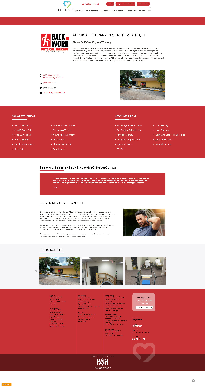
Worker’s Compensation (128, 139)
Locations (131, 11)
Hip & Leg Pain (21, 139)
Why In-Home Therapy (87, 317)
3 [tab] (103, 287)
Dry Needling (161, 125)
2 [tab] (102, 287)
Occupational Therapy (86, 299)
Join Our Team (117, 11)
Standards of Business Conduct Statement (113, 317)
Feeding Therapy (111, 310)
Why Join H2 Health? (113, 331)
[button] (193, 380)
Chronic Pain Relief (62, 144)
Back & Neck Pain (22, 125)
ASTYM (120, 148)
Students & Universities (114, 335)
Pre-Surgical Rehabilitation (129, 130)
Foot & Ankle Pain (22, 134)
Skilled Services (84, 319)
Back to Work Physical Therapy (84, 48)
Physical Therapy (125, 134)
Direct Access (54, 299)
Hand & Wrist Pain (23, 130)
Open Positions (111, 333)
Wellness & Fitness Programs (89, 306)
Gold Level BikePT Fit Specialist (170, 134)
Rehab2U (142, 11)
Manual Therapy (163, 144)
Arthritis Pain (59, 139)
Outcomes (82, 321)
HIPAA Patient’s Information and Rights (116, 322)
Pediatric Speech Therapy (115, 303)
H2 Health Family (56, 297)
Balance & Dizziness (57, 326)
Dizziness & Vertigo (62, 130)
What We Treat (92, 11)
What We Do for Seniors (87, 314)
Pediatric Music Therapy (114, 308)
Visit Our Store (143, 4)
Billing (110, 4)
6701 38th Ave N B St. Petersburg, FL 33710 (53, 76)
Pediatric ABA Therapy (113, 306)
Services (105, 11)
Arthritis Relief (55, 310)
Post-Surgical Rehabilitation (130, 125)
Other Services (83, 308)
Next (165, 271)
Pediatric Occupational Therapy (113, 300)
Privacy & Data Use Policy (114, 325)
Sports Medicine (124, 144)
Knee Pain (19, 148)
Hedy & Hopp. (105, 368)
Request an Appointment (125, 4)
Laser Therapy (162, 130)
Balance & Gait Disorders (65, 125)
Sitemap (53, 304)
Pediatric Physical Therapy (115, 297)
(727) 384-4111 (49, 82)
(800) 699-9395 (91, 4)
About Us (78, 11)
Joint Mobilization (163, 139)
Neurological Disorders (64, 134)
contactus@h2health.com (54, 92)
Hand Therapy (83, 301)
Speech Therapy (84, 304)
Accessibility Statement (58, 301)
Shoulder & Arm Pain (24, 144)
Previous (36, 271)
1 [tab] (100, 287)
